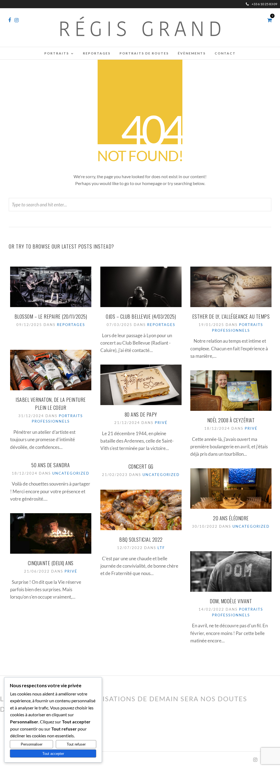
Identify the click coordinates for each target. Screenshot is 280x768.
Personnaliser (31, 744)
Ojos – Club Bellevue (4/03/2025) (141, 316)
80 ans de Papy (141, 414)
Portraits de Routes (144, 53)
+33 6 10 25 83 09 (264, 4)
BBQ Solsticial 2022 (141, 539)
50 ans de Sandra (50, 465)
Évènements (192, 53)
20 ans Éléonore (231, 518)
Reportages (96, 53)
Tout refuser (76, 744)
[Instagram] (16, 20)
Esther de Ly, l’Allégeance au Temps (231, 316)
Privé (161, 422)
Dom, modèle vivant (231, 601)
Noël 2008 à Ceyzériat (231, 420)
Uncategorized (70, 473)
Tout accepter (53, 754)
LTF (161, 547)
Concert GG (141, 466)
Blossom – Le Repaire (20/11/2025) (50, 316)
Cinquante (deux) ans (51, 563)
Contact (225, 53)
